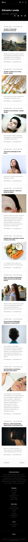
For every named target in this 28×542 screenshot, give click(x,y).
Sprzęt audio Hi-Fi (14, 495)
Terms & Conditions (14, 508)
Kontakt (14, 526)
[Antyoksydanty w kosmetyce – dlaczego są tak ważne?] (14, 382)
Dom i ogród (14, 490)
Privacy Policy (13, 506)
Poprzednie (6, 462)
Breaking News (14, 515)
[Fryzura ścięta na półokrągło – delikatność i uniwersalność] (14, 334)
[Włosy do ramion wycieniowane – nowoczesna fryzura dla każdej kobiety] (14, 292)
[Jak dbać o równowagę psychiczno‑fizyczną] (14, 42)
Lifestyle (14, 492)
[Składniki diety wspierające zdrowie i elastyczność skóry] (14, 251)
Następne (22, 462)
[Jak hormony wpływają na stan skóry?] (14, 164)
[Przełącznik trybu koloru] (20, 2)
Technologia (14, 497)
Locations (14, 513)
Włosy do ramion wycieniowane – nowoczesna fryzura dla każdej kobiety (13, 279)
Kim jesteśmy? (14, 524)
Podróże (14, 494)
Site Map (14, 510)
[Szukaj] (22, 2)
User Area (14, 517)
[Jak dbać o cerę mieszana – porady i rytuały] (14, 123)
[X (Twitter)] (18, 16)
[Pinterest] (21, 16)
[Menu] (25, 2)
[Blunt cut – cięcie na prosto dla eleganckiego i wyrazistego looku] (14, 436)
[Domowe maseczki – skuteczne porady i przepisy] (14, 203)
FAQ (14, 511)
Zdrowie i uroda (8, 26)
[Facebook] (15, 16)
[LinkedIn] (25, 16)
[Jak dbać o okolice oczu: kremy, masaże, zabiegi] (14, 84)
